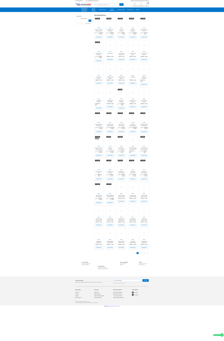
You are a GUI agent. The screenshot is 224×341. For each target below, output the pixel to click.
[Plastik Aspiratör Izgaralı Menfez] (121, 210)
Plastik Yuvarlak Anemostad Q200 (132, 196)
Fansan (144, 122)
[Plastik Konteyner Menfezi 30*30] (121, 233)
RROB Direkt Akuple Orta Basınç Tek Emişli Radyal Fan (144, 125)
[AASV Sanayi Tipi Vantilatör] (110, 163)
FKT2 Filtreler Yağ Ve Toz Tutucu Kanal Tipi (132, 149)
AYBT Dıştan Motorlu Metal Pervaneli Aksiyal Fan (133, 172)
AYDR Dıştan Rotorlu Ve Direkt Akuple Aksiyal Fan (144, 172)
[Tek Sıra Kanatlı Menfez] (144, 45)
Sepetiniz (77, 295)
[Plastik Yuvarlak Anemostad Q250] (121, 187)
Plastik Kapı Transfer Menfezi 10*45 (133, 242)
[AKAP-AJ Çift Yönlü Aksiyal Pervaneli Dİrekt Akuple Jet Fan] (98, 21)
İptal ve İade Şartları (98, 297)
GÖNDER (145, 280)
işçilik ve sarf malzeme (144, 78)
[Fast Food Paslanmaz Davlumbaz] (121, 21)
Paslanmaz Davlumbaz (133, 30)
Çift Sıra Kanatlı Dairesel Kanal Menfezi (121, 54)
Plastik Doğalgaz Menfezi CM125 (110, 242)
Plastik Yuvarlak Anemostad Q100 (110, 219)
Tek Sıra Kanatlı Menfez (144, 54)
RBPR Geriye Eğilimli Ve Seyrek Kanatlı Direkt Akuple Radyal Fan (110, 196)
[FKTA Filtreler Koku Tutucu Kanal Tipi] (144, 139)
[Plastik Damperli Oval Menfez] (144, 233)
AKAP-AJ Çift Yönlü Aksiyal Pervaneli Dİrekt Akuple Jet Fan (98, 30)
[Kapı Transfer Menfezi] (98, 68)
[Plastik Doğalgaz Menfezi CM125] (110, 233)
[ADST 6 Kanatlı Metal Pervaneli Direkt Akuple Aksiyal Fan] (98, 187)
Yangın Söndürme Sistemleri (118, 297)
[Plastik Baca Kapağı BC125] (98, 233)
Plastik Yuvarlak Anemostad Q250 (121, 196)
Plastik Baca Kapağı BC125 (98, 242)
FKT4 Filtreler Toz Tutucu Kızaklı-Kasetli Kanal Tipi (121, 149)
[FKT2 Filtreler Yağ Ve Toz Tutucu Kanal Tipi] (132, 139)
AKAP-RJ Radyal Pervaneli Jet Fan (110, 125)
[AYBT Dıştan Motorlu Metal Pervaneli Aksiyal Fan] (132, 163)
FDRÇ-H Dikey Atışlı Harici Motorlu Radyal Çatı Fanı (98, 125)
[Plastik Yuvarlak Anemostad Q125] (98, 210)
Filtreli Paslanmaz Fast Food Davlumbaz (144, 30)
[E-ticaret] (112, 306)
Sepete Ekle (98, 37)
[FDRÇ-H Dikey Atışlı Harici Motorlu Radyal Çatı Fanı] (98, 116)
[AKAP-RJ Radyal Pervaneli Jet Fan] (110, 116)
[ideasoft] (106, 306)
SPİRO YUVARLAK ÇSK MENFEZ (110, 101)
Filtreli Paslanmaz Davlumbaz (110, 30)
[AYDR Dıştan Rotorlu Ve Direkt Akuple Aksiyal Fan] (144, 163)
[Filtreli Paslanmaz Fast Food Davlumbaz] (144, 21)
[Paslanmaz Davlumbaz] (132, 21)
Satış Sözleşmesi (97, 294)
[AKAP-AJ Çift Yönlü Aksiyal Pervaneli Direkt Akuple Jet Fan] (98, 139)
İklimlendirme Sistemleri (117, 294)
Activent (121, 122)
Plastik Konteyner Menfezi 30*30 (121, 242)
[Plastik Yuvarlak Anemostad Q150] (144, 187)
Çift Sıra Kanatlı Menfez (133, 54)
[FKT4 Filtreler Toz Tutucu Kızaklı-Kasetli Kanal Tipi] (121, 139)
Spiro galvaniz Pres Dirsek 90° (132, 101)
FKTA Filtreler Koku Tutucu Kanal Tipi (144, 149)
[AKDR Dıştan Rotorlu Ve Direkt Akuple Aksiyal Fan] (121, 163)
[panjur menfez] (110, 45)
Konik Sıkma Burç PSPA (99, 172)
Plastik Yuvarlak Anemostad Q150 (144, 196)
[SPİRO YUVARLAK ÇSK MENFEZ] (110, 92)
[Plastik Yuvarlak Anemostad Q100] (110, 210)
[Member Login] (141, 4)
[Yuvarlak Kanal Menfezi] (98, 92)
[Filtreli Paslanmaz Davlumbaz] (110, 21)
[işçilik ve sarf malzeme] (144, 68)
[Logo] (83, 4)
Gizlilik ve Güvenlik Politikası (99, 295)
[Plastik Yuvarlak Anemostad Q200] (132, 187)
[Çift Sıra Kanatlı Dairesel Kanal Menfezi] (121, 45)
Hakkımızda (96, 292)
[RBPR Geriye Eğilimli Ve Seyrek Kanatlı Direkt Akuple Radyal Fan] (110, 187)
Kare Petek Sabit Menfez (110, 78)
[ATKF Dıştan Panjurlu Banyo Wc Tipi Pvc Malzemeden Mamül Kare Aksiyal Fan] (132, 116)
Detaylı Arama (88, 23)
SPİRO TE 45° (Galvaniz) (121, 101)
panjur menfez (110, 53)
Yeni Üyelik (77, 292)
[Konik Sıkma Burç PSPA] (98, 163)
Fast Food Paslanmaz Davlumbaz (121, 30)
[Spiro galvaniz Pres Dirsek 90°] (132, 92)
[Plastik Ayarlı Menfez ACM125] (144, 210)
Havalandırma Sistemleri (117, 292)
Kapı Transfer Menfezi (98, 78)
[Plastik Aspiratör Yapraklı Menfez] (132, 210)
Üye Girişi (77, 294)
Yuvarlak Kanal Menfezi (99, 101)
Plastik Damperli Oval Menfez (144, 242)
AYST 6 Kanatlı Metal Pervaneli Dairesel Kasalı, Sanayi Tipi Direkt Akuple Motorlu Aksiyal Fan (121, 125)
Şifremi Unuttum (78, 297)
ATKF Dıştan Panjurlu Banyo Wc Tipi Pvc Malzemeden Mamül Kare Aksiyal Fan (132, 125)
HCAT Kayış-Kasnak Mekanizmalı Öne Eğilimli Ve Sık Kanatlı (110, 149)
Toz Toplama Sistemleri (117, 295)
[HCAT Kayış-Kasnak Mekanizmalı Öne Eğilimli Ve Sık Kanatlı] (110, 139)
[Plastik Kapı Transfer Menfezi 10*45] (132, 233)
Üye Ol (143, 5)
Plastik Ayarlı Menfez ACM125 (144, 219)
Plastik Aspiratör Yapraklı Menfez (133, 219)
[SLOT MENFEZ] (132, 68)
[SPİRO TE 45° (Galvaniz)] (121, 92)
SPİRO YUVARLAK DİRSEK (144, 101)
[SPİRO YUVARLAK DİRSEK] (144, 92)
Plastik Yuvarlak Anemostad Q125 (99, 219)
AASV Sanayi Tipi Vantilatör (110, 172)
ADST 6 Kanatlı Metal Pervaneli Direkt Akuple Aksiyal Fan (99, 196)
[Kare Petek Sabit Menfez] (110, 68)
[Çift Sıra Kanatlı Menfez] (132, 45)
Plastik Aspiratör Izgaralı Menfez (121, 219)
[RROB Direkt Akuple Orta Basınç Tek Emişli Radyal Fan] (144, 116)
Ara (121, 4)
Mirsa (99, 51)
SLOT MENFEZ (132, 77)
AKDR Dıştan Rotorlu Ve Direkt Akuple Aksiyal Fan (121, 172)
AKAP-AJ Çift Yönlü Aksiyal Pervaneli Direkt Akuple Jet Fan (98, 149)
